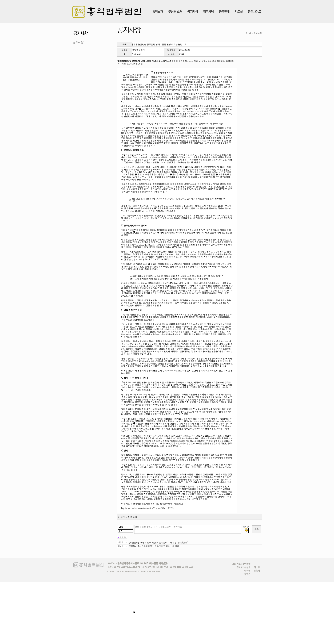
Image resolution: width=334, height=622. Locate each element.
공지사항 (257, 33)
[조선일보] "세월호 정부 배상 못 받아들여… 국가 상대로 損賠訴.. (159, 542)
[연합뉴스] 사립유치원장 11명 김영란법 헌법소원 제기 (154, 546)
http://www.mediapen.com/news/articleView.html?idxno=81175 (147, 508)
